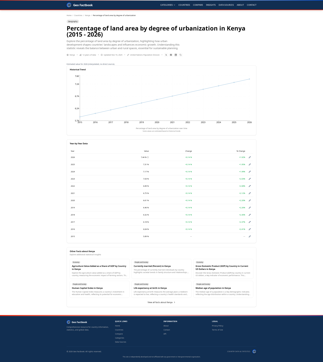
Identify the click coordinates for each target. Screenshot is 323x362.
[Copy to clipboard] (180, 55)
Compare (198, 5)
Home (117, 326)
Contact (251, 5)
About (240, 5)
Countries (184, 5)
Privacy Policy (217, 326)
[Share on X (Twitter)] (166, 55)
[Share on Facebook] (171, 55)
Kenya (72, 55)
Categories (119, 338)
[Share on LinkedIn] (176, 55)
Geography (72, 21)
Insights (211, 5)
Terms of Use (217, 330)
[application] (161, 100)
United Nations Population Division (145, 55)
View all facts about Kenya (160, 302)
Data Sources (226, 5)
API (165, 334)
